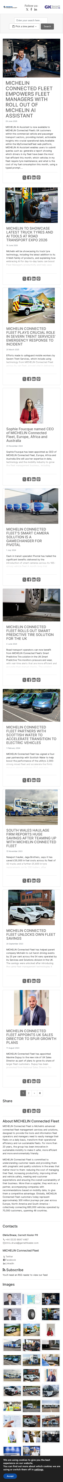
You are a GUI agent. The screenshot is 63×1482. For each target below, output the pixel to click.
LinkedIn (9, 1263)
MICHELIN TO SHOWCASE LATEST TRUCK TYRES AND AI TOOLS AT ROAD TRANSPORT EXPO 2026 (29, 234)
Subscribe (14, 1270)
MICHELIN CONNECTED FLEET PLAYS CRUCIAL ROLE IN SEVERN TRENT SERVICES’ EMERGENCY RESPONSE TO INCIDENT (30, 336)
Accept (10, 1476)
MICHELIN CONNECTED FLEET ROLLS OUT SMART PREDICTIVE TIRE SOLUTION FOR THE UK (30, 633)
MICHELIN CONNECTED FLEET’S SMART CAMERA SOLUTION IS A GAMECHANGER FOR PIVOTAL (27, 537)
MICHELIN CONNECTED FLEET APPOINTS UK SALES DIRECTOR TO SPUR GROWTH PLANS (31, 1037)
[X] (27, 9)
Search (47, 26)
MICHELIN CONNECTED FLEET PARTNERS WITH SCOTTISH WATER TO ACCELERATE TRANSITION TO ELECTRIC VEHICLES (31, 735)
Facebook (10, 1260)
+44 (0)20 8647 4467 (17, 1239)
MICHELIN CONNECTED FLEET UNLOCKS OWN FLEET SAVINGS (30, 935)
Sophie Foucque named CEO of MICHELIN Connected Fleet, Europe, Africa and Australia (30, 435)
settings (38, 1469)
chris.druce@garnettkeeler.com (21, 1243)
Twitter (9, 1256)
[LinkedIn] (36, 9)
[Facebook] (31, 9)
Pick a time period (25, 26)
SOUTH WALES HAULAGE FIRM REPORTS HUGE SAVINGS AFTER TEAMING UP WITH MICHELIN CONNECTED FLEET (31, 838)
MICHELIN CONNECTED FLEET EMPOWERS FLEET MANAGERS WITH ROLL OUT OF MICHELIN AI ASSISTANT (29, 99)
